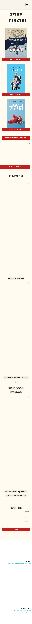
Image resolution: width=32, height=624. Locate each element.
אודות (26, 563)
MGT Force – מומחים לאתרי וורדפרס (22, 612)
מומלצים (22, 566)
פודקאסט (16, 566)
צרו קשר (11, 566)
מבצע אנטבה (28, 566)
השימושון (29, 610)
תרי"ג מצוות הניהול (12, 563)
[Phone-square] (13, 533)
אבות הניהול (21, 563)
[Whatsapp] (18, 533)
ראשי (29, 563)
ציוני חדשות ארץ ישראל (20, 610)
